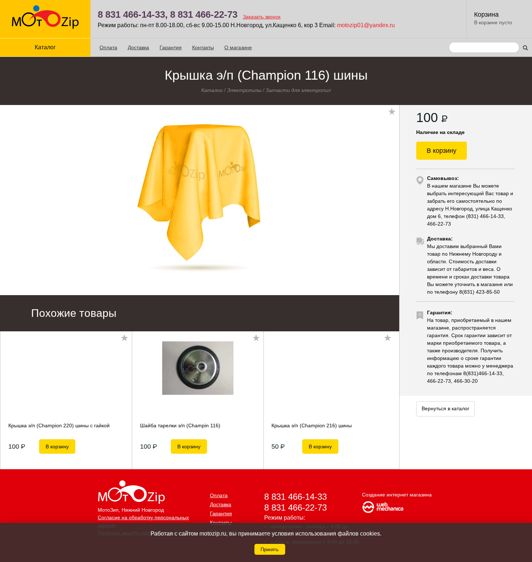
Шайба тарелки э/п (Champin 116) (180, 425)
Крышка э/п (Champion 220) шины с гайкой (59, 425)
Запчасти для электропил (298, 90)
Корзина (486, 14)
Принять (270, 549)
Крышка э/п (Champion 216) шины (311, 425)
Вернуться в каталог (445, 408)
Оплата (108, 47)
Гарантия (171, 47)
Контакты (203, 47)
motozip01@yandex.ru (366, 25)
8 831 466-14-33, (133, 14)
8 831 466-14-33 (295, 497)
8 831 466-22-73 (203, 14)
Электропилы (244, 90)
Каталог (212, 90)
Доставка (138, 47)
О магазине (238, 47)
